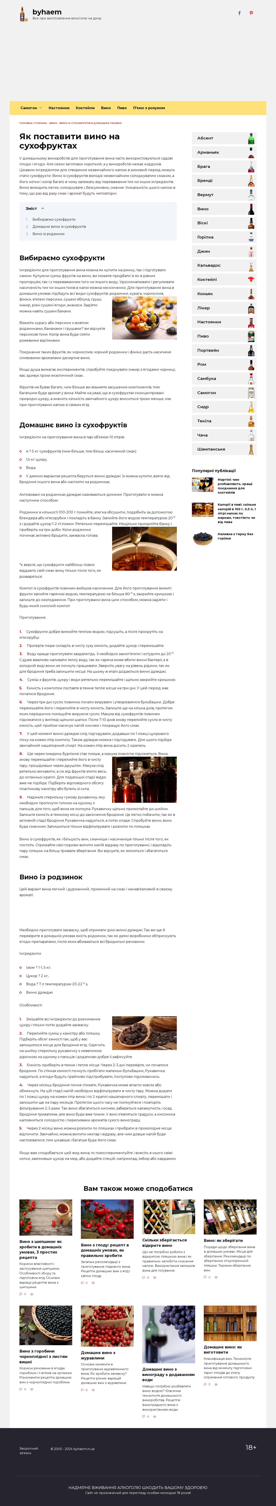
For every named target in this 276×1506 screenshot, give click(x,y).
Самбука (206, 378)
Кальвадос (209, 265)
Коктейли (85, 108)
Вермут (205, 194)
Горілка (205, 237)
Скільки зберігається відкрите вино (164, 1243)
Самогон (28, 108)
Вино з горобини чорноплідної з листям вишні (43, 1356)
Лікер (203, 307)
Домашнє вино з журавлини (98, 1355)
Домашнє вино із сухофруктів (59, 227)
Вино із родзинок (49, 234)
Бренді (205, 180)
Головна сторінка (33, 123)
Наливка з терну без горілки (235, 536)
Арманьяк (208, 152)
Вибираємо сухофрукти (54, 219)
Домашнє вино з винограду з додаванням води (168, 1374)
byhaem (47, 12)
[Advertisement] (138, 64)
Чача (202, 435)
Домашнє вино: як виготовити (223, 1350)
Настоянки (59, 108)
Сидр (203, 406)
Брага (203, 166)
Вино (106, 108)
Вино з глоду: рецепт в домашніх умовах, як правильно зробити (105, 1250)
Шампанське (211, 449)
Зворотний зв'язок (28, 1451)
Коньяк (205, 293)
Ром (201, 364)
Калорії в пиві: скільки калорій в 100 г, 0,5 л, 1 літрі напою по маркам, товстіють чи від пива (237, 513)
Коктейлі (207, 279)
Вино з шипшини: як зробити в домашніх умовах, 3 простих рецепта (40, 1249)
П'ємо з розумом (149, 108)
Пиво (122, 108)
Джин (203, 251)
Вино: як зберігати (223, 1240)
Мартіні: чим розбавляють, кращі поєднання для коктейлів (235, 486)
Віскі (202, 222)
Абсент (205, 138)
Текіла (204, 420)
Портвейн (208, 350)
